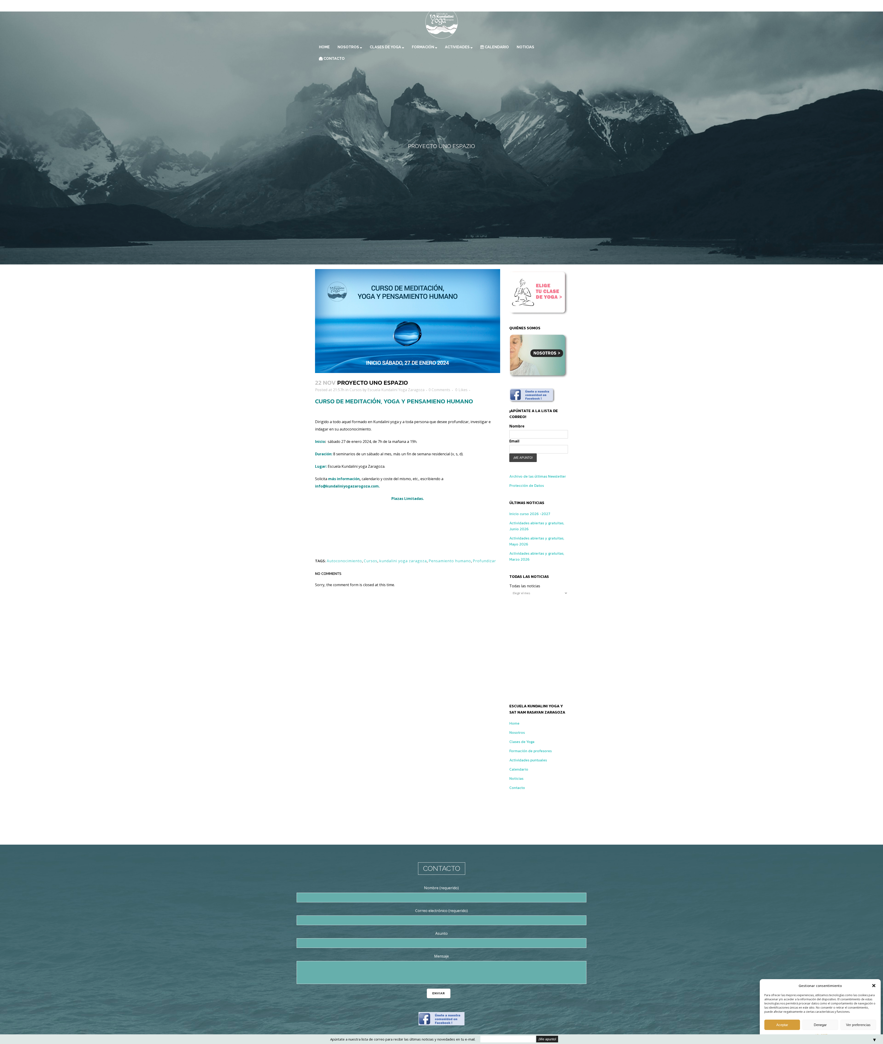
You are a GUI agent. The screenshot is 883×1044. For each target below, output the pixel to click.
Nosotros (517, 732)
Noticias (516, 778)
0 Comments (439, 389)
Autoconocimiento (344, 560)
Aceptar (782, 1025)
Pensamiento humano (450, 560)
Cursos (356, 389)
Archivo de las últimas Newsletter (537, 476)
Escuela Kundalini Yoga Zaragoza (395, 389)
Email (514, 441)
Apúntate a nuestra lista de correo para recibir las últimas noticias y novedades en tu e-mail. (402, 1039)
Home (514, 723)
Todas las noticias (524, 585)
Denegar (820, 1025)
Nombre (517, 426)
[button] (874, 985)
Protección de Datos (526, 485)
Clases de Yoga (521, 741)
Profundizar (484, 560)
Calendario (518, 769)
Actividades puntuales (528, 760)
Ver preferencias (858, 1025)
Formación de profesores (530, 751)
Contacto (517, 787)
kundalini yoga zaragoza (403, 560)
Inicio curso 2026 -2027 (529, 513)
